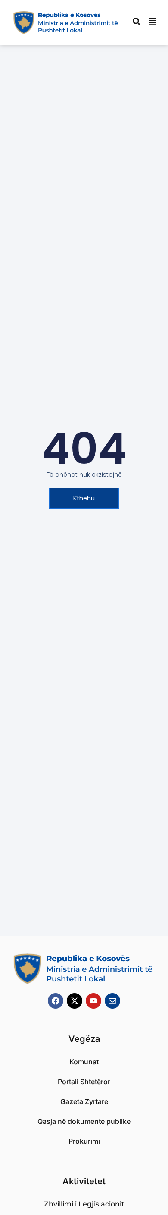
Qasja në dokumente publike (84, 1121)
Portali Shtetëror (84, 1081)
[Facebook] (55, 1001)
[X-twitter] (74, 1001)
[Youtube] (93, 1001)
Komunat (84, 1061)
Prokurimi (84, 1141)
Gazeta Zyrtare (84, 1101)
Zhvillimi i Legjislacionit (84, 1204)
